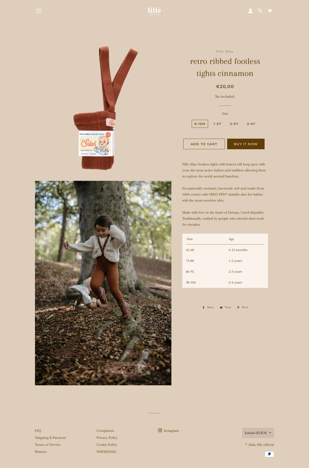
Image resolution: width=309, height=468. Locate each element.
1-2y (217, 124)
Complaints (105, 430)
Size (225, 113)
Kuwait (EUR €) (256, 433)
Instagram (171, 430)
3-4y (251, 124)
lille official (265, 444)
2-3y (234, 124)
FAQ (38, 430)
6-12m (200, 124)
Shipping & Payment (50, 437)
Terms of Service (48, 444)
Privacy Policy (107, 437)
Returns (41, 451)
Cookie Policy (107, 444)
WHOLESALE (106, 451)
